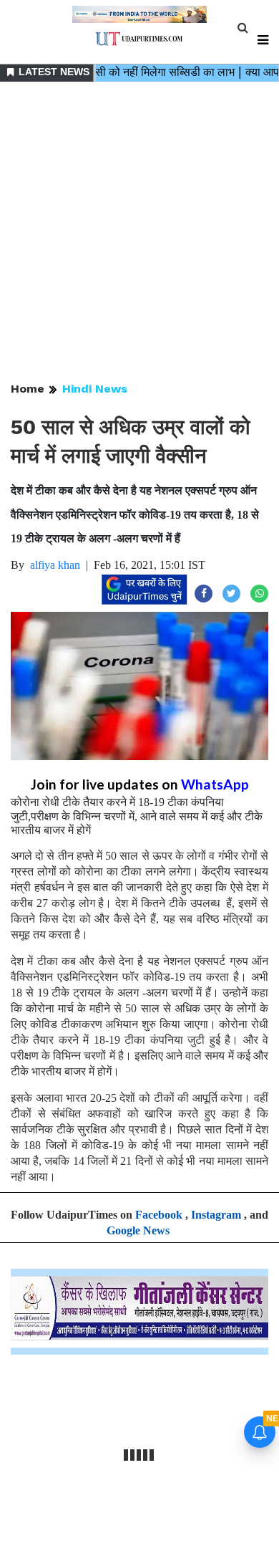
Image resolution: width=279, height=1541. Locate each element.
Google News (138, 1230)
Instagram (216, 1215)
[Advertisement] (139, 233)
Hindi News (94, 388)
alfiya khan (55, 565)
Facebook (158, 1215)
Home (27, 388)
